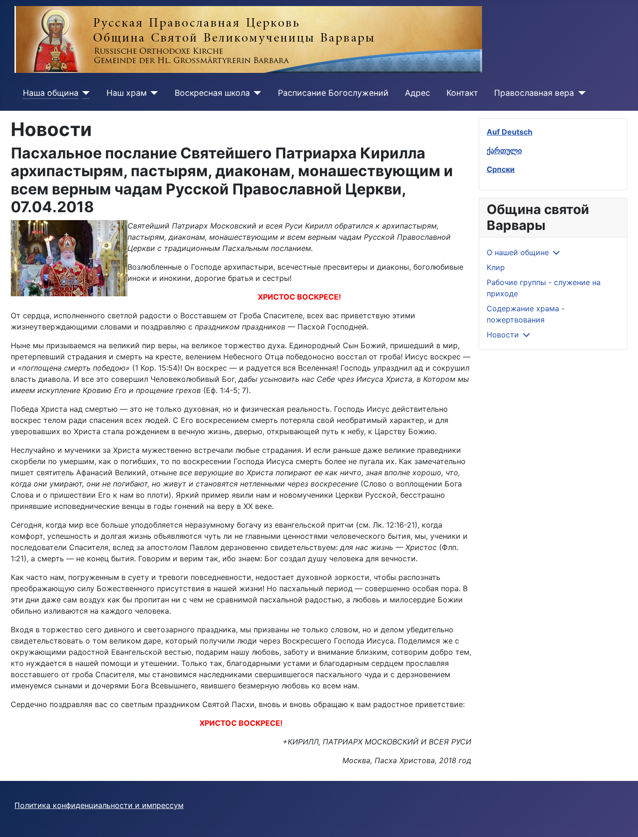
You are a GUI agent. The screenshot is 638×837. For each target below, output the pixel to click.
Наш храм (126, 93)
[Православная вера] (580, 93)
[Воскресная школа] (256, 93)
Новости (503, 334)
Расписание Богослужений (333, 93)
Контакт (462, 93)
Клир (496, 267)
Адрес (417, 93)
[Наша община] (84, 93)
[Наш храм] (152, 93)
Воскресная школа (212, 93)
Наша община (50, 93)
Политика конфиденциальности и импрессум (99, 805)
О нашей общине (518, 252)
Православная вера (534, 93)
